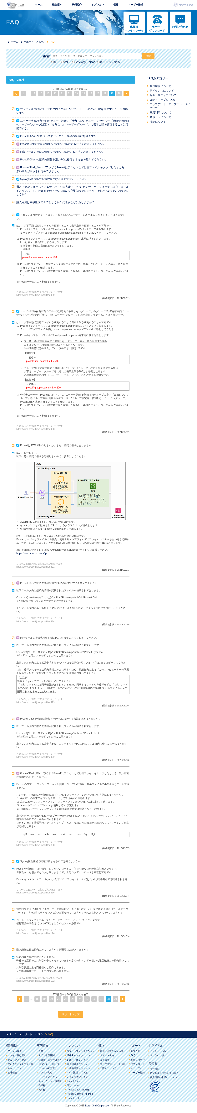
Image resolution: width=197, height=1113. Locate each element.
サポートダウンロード (157, 28)
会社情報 (154, 1069)
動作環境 (104, 1059)
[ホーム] (15, 7)
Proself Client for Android (80, 1094)
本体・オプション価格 (111, 1051)
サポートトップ (70, 1014)
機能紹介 (57, 4)
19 (48, 93)
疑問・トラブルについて (164, 99)
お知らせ (135, 1051)
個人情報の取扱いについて (164, 1077)
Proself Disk (73, 1098)
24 (83, 93)
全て (56, 62)
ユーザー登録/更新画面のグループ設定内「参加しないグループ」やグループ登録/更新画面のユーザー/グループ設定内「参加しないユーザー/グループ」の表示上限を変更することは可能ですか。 (72, 124)
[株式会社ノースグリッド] (184, 5)
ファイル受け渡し (17, 1055)
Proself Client (74, 1081)
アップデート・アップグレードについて (170, 106)
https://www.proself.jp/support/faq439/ (35, 295)
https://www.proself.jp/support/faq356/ (35, 892)
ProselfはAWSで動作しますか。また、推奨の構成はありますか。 (59, 136)
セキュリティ (15, 1068)
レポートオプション (77, 1059)
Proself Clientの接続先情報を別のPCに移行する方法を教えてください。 (63, 159)
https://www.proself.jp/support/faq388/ (35, 845)
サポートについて (160, 117)
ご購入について (108, 1068)
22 (69, 93)
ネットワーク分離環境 (50, 1081)
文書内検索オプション (78, 1068)
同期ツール (72, 1085)
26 (97, 93)
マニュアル (136, 1068)
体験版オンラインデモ (134, 28)
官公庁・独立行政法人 (50, 1059)
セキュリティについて (163, 95)
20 (55, 93)
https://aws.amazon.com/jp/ (31, 553)
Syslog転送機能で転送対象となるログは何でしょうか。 (54, 178)
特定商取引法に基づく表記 (164, 1073)
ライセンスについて (162, 90)
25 (90, 93)
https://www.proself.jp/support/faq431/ (35, 566)
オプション (97, 4)
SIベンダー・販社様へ (49, 1064)
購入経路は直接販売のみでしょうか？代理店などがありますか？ (55, 202)
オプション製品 (110, 62)
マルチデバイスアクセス (20, 1064)
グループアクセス (17, 1059)
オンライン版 (157, 1055)
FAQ (41, 41)
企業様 (41, 1085)
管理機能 (12, 1072)
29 (119, 93)
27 (105, 93)
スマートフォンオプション (81, 1051)
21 (62, 93)
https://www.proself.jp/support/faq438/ (35, 429)
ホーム (39, 4)
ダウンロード (138, 1064)
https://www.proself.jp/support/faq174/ (35, 933)
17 (33, 93)
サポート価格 (107, 1055)
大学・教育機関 (46, 1055)
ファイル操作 (15, 1051)
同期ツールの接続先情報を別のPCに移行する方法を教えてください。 (62, 151)
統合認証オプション (77, 1064)
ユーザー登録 (135, 4)
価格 (116, 4)
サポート (29, 41)
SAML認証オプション (78, 1072)
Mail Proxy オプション (78, 1055)
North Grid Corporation (97, 1105)
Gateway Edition (85, 62)
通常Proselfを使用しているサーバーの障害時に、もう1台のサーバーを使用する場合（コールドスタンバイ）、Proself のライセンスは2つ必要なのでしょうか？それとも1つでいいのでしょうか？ (72, 190)
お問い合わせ (180, 26)
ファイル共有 (45, 1072)
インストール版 (158, 1051)
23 (76, 93)
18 (40, 93)
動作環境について (160, 86)
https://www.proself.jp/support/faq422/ (35, 757)
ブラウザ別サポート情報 (112, 1064)
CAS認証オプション (77, 1076)
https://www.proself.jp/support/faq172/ (35, 981)
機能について (158, 121)
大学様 (41, 1089)
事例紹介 (77, 4)
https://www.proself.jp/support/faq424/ (35, 621)
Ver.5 (67, 62)
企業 (40, 1051)
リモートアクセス (47, 1076)
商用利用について (160, 112)
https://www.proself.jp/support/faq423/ (35, 702)
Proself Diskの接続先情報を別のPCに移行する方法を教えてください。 (63, 143)
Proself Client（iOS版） (79, 1089)
